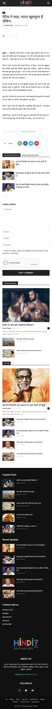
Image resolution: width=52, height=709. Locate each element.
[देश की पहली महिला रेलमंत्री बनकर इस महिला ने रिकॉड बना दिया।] (8, 187)
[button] (48, 3)
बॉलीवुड (12, 699)
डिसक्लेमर (5, 613)
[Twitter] (26, 690)
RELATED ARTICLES (11, 155)
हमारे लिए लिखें (6, 624)
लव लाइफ (5, 321)
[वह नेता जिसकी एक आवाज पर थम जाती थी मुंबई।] (8, 164)
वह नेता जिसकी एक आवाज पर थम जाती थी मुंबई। (24, 405)
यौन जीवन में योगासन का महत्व (25, 339)
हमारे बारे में (5, 620)
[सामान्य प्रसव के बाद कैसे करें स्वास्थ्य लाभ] (8, 353)
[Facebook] (19, 690)
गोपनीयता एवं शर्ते (7, 610)
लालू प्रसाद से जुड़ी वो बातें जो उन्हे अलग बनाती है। (31, 419)
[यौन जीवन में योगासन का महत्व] (8, 342)
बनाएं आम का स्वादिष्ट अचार (24, 515)
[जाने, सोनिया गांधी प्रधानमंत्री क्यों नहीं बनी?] (8, 457)
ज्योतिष (18, 699)
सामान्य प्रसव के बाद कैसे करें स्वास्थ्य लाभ (28, 351)
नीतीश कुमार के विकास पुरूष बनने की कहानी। (29, 442)
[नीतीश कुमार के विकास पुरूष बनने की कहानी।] (8, 445)
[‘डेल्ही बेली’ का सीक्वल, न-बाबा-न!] (8, 529)
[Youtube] (32, 690)
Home (4, 9)
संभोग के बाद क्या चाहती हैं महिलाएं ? (18, 325)
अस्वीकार (42, 699)
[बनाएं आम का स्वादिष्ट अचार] (8, 517)
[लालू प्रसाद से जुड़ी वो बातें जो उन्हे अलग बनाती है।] (8, 176)
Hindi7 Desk (9, 25)
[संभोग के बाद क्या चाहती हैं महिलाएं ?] (26, 305)
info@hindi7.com (30, 674)
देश (10, 9)
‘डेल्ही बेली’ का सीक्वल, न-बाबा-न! (26, 526)
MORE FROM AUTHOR (30, 155)
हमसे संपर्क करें (6, 617)
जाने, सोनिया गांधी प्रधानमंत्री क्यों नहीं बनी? (29, 454)
